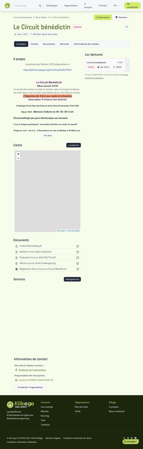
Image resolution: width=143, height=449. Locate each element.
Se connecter (132, 5)
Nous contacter (117, 411)
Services (64, 44)
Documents (49, 44)
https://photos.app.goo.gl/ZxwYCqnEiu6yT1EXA (47, 69)
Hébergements (72, 279)
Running (45, 415)
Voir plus (48, 135)
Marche (44, 411)
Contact (103, 5)
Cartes (34, 44)
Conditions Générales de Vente (77, 438)
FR (115, 5)
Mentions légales (53, 438)
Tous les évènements (22, 17)
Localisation (73, 145)
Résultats (123, 17)
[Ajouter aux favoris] (127, 27)
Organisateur (71, 5)
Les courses (47, 406)
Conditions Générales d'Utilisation (22, 442)
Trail (43, 420)
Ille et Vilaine (41, 17)
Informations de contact (86, 44)
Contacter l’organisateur (30, 387)
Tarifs (77, 411)
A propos (88, 5)
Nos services (81, 406)
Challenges (52, 5)
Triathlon (45, 424)
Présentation (104, 17)
